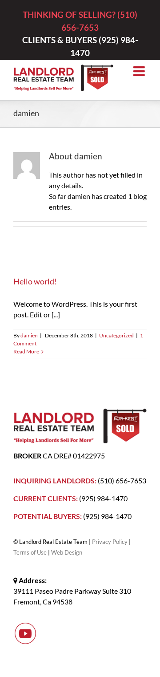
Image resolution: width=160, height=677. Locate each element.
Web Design (66, 552)
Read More (26, 351)
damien (29, 335)
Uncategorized (116, 335)
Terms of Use (30, 552)
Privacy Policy (110, 541)
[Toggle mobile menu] (140, 71)
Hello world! (35, 281)
